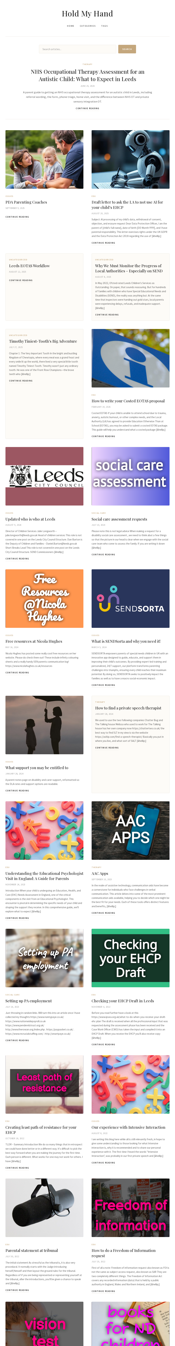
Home (70, 25)
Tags (104, 25)
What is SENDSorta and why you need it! (126, 641)
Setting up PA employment (28, 1000)
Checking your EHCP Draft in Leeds (123, 1000)
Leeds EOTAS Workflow (29, 265)
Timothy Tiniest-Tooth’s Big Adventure (43, 341)
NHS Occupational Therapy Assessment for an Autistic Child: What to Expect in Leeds (87, 75)
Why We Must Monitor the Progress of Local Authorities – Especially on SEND (129, 268)
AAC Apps (100, 873)
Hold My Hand (87, 13)
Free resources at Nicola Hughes (33, 641)
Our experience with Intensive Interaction (128, 1127)
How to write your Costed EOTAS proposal (128, 400)
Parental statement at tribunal (31, 1250)
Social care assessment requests (119, 519)
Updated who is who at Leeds (30, 519)
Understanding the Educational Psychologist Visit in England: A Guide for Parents (44, 876)
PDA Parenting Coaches (26, 202)
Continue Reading (87, 108)
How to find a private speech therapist (128, 707)
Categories (88, 25)
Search (127, 49)
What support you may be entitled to (36, 767)
